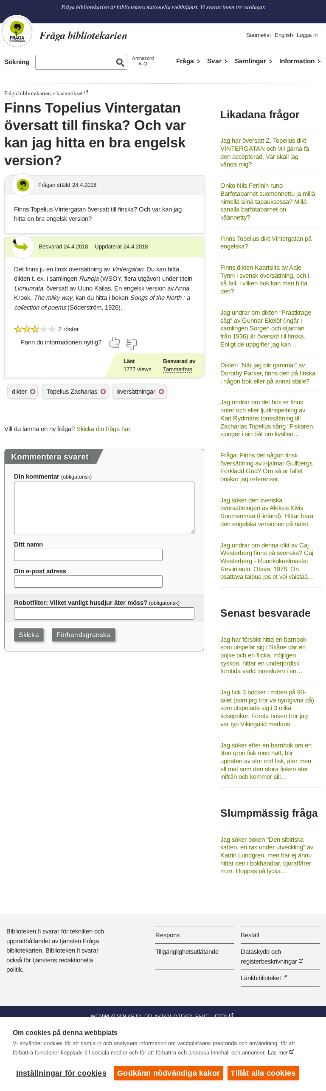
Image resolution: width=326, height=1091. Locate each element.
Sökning (16, 61)
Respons (167, 935)
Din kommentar (36, 476)
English (284, 35)
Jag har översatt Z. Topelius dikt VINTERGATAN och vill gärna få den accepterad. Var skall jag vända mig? (264, 152)
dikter (19, 391)
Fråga (185, 61)
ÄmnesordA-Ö (143, 61)
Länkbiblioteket (261, 977)
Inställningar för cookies (61, 1073)
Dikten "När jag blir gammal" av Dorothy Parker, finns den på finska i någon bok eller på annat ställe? (267, 372)
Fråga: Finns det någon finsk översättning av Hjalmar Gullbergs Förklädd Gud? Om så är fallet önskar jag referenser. (266, 466)
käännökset (69, 93)
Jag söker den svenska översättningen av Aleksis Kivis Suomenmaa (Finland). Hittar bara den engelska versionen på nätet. (266, 511)
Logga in (307, 35)
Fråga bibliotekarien (27, 93)
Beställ (250, 935)
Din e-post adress (40, 571)
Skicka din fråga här (103, 428)
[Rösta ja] (115, 342)
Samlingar (250, 61)
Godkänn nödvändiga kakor (168, 1073)
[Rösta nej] (131, 344)
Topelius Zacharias (72, 391)
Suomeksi (258, 35)
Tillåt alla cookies (262, 1073)
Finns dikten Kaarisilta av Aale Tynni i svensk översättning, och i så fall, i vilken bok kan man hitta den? (264, 279)
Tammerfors (177, 369)
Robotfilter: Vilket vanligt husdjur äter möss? (80, 602)
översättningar (136, 391)
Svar (214, 61)
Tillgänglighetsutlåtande (187, 951)
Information (297, 61)
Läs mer (278, 1052)
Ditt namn (28, 544)
